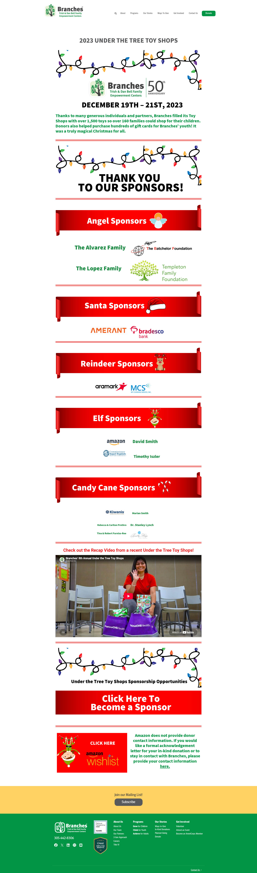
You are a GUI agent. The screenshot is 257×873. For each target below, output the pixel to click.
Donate (208, 13)
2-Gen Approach (120, 837)
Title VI (116, 845)
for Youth (139, 830)
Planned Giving (161, 833)
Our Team (118, 830)
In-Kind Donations (162, 830)
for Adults (141, 834)
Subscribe (128, 802)
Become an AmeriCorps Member (189, 834)
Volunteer (180, 826)
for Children (140, 826)
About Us (117, 826)
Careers (117, 841)
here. (165, 766)
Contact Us (193, 13)
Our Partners (119, 834)
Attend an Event (183, 830)
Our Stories (148, 13)
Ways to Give (160, 826)
